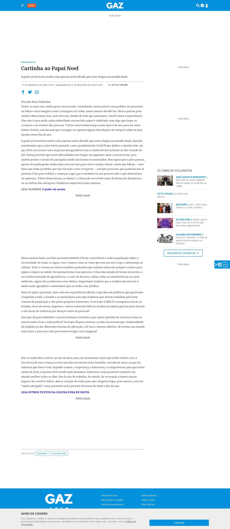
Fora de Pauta (59, 453)
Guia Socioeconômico (112, 504)
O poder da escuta (53, 189)
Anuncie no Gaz (109, 495)
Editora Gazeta (148, 495)
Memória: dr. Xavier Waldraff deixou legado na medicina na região (191, 181)
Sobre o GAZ (147, 499)
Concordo (179, 522)
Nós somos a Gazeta (112, 499)
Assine (31, 5)
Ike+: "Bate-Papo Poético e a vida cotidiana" (191, 206)
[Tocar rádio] (202, 5)
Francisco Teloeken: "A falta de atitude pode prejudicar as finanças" (191, 239)
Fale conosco (148, 504)
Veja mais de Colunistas (181, 253)
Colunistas (42, 453)
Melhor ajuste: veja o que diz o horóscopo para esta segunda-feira (191, 222)
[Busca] (198, 5)
